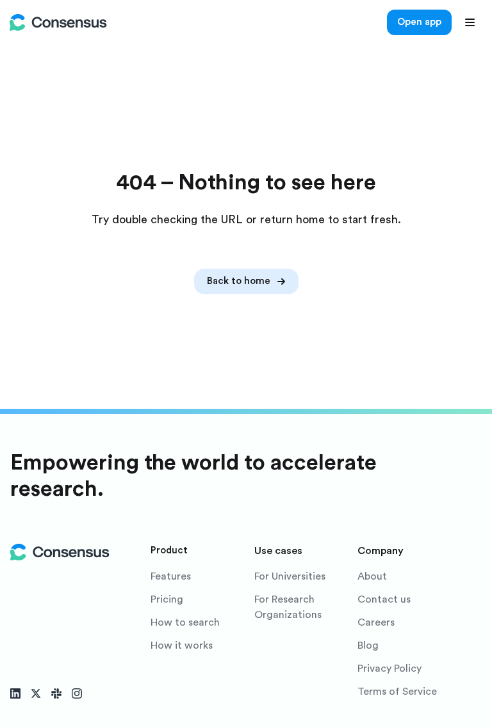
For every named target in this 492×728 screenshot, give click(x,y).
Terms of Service (397, 691)
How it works (182, 645)
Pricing (167, 599)
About (372, 576)
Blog (368, 645)
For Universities (289, 576)
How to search (185, 622)
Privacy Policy (389, 668)
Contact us (384, 599)
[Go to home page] (58, 22)
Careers (376, 622)
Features (171, 576)
